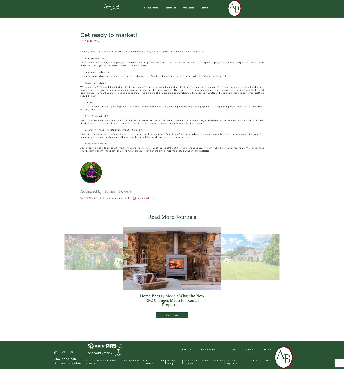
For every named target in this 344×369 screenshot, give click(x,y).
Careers (249, 349)
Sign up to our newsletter (68, 363)
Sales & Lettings (150, 7)
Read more (172, 315)
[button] (226, 261)
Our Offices (188, 7)
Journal (231, 349)
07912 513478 (90, 198)
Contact (204, 7)
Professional (171, 7)
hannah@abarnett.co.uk (117, 198)
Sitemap (266, 360)
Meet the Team (209, 349)
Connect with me (145, 198)
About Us (186, 349)
